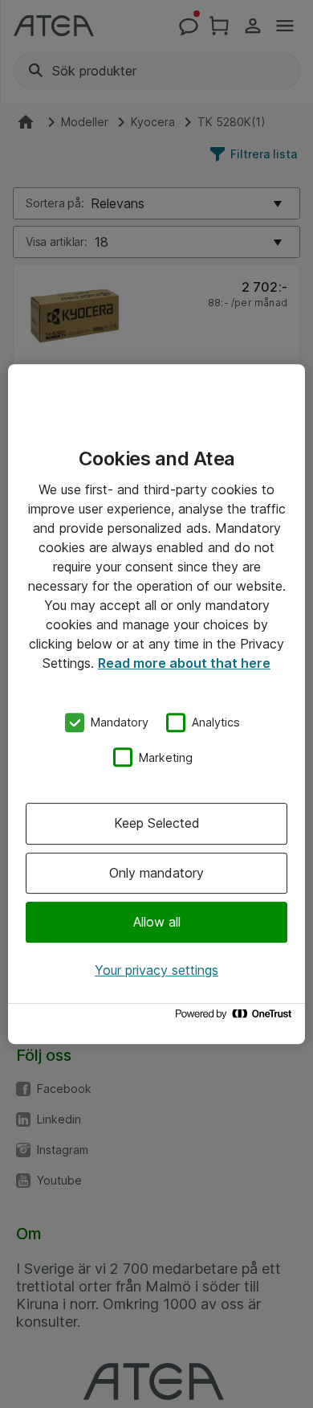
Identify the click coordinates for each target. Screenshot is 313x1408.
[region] (156, 704)
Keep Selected (157, 823)
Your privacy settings (156, 970)
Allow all (157, 922)
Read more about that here (184, 663)
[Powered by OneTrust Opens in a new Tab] (236, 1018)
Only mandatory (156, 873)
